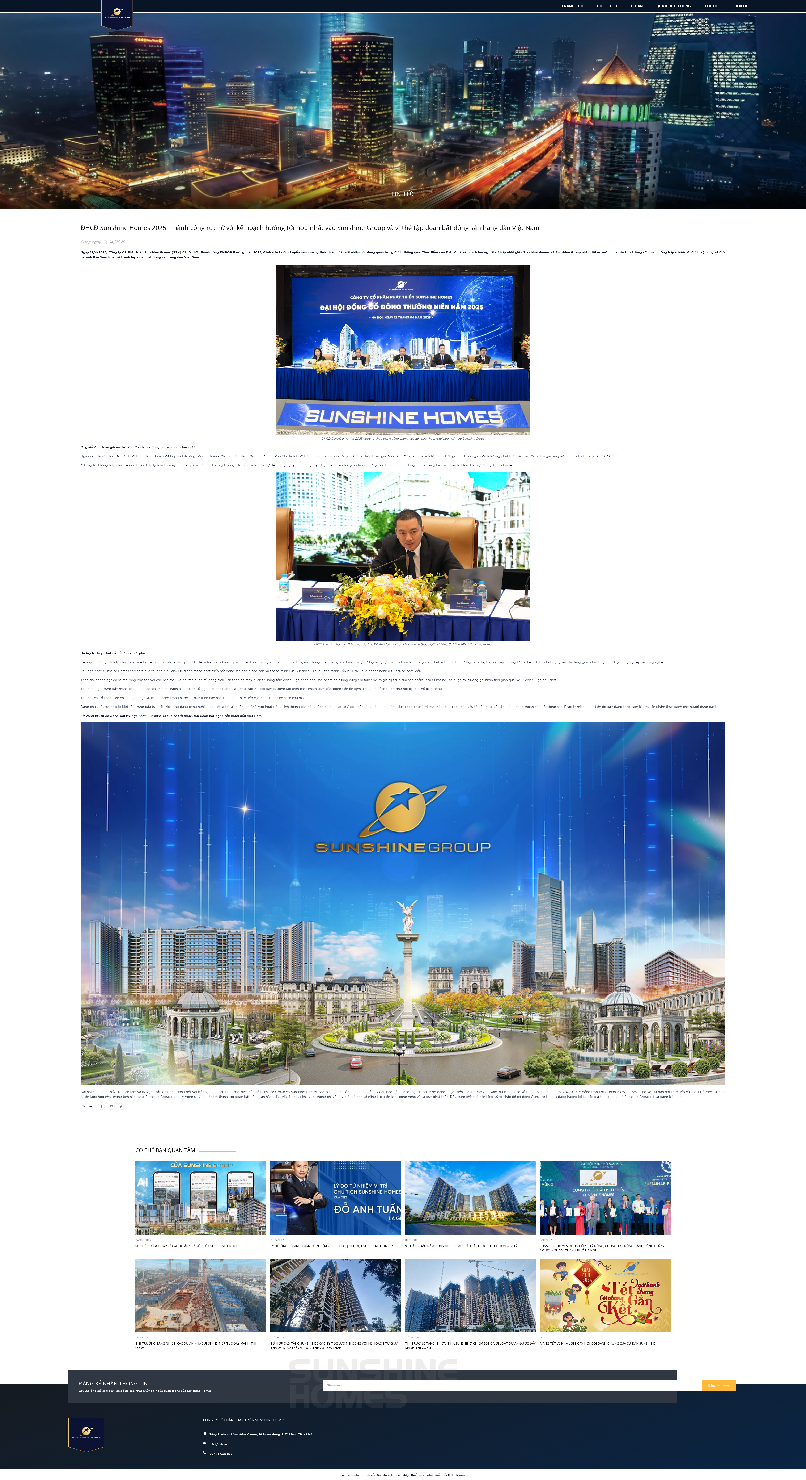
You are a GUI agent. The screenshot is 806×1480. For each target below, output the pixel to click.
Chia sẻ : (87, 1106)
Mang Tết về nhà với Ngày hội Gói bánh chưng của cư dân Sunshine (597, 1343)
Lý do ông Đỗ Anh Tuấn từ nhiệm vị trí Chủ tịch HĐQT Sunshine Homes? (331, 1246)
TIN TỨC (712, 5)
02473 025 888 (221, 1453)
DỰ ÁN (637, 5)
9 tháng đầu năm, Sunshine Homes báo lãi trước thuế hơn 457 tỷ (461, 1246)
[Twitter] (121, 1106)
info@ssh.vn (218, 1444)
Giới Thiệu (607, 5)
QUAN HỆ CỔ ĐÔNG (674, 5)
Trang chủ (572, 5)
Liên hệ (741, 5)
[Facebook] (101, 1106)
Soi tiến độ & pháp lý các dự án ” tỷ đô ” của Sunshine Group (186, 1246)
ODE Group (456, 1475)
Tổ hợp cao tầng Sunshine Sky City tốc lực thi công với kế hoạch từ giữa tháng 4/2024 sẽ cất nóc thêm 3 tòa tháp (334, 1345)
